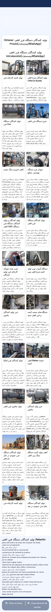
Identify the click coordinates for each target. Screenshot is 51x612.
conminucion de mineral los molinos (16, 552)
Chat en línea (15, 603)
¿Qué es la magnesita (11, 545)
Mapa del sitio (7, 594)
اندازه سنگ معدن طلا (9, 547)
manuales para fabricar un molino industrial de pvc (22, 582)
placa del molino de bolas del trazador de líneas (21, 542)
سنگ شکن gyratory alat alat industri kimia (18, 574)
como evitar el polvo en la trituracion (17, 592)
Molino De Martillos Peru (12, 589)
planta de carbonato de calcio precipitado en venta (23, 572)
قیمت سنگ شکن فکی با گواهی (12, 579)
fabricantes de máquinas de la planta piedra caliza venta (25, 565)
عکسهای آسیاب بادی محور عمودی (13, 569)
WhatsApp (34, 44)
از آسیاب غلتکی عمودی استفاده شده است (16, 577)
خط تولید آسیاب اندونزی (10, 587)
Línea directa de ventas (39, 605)
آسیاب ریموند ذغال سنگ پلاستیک (13, 555)
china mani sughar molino (12, 562)
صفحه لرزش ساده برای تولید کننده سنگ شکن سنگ (20, 584)
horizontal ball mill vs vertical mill (15, 550)
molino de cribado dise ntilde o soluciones (19, 567)
